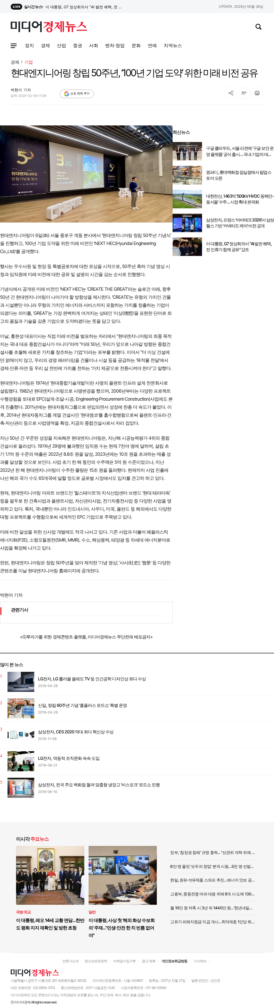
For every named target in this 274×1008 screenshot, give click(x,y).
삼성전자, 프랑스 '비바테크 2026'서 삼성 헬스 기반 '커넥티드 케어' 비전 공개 (84, 7)
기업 (28, 62)
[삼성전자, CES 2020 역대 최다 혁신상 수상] (20, 735)
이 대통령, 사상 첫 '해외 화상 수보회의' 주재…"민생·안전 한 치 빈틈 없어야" (122, 928)
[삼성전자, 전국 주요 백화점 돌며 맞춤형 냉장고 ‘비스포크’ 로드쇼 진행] (20, 788)
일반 (92, 912)
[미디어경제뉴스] (49, 27)
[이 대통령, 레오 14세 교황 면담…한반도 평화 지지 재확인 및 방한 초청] (50, 875)
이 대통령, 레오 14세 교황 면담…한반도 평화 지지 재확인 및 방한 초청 (50, 924)
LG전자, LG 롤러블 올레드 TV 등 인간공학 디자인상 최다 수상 (92, 678)
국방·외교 (23, 912)
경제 (15, 62)
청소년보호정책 (96, 961)
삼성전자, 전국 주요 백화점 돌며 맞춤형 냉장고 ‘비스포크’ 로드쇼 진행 (99, 784)
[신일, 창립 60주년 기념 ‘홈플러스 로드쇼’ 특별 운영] (20, 708)
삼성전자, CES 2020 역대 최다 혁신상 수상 (75, 731)
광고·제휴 (148, 961)
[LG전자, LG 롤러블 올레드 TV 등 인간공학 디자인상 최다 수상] (20, 682)
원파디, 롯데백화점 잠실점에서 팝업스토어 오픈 (238, 175)
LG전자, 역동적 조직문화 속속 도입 (69, 758)
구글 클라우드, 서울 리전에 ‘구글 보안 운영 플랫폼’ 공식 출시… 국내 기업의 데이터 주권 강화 (239, 151)
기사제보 (199, 961)
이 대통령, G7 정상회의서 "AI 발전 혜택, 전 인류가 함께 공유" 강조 (239, 246)
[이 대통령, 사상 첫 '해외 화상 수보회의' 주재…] (123, 875)
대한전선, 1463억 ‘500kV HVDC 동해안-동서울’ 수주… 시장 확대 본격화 (239, 199)
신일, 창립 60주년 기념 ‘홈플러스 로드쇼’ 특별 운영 (82, 705)
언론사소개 (70, 961)
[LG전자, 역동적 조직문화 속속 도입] (20, 761)
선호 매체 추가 (80, 93)
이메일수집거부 (124, 961)
